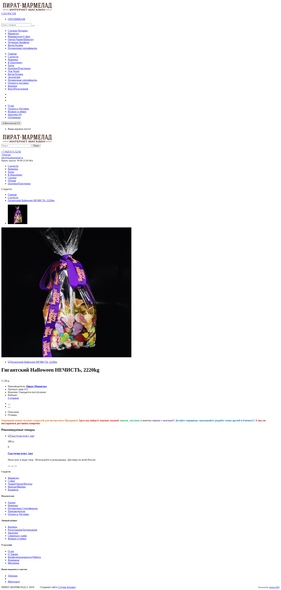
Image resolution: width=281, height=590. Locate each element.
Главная (12, 53)
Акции (11, 502)
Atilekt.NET (274, 587)
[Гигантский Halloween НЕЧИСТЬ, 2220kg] (17, 223)
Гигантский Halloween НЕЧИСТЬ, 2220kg (31, 200)
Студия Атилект (67, 587)
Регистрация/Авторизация (22, 529)
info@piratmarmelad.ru (12, 157)
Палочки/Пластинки (19, 68)
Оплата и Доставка (18, 514)
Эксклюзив (14, 77)
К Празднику (15, 62)
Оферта (37, 557)
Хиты (11, 65)
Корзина (12, 85)
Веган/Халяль (15, 74)
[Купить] (9, 466)
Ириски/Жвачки (17, 486)
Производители (16, 511)
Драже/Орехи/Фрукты (20, 483)
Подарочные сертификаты (22, 80)
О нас (11, 551)
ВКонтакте (14, 581)
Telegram (6, 155)
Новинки (13, 59)
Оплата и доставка (18, 83)
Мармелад (13, 478)
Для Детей (13, 71)
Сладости (13, 56)
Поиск (36, 145)
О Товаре (13, 554)
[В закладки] (9, 404)
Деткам (12, 180)
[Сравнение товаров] (9, 407)
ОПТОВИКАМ (16, 19)
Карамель (13, 489)
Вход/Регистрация (18, 88)
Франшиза (13, 560)
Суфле (11, 481)
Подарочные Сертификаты (23, 508)
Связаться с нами (17, 535)
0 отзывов (13, 398)
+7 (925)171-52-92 (11, 151)
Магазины (13, 563)
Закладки (13, 532)
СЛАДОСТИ (8, 13)
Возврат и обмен (17, 538)
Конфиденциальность (20, 557)
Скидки (12, 177)
